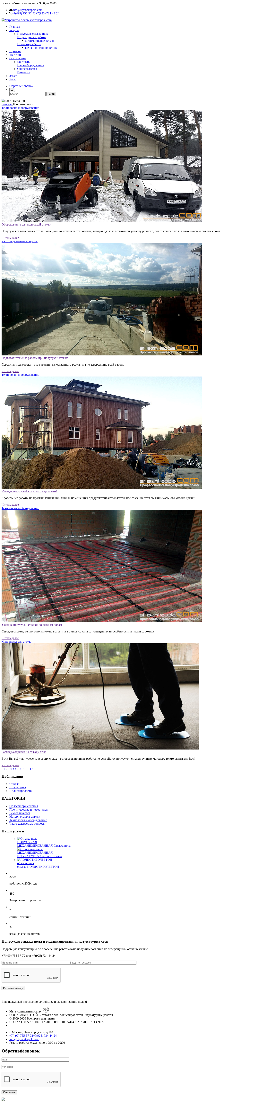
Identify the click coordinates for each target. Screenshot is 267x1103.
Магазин (15, 54)
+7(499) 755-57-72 (24, 13)
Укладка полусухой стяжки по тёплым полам (32, 624)
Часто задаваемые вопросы (20, 241)
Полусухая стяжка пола (32, 33)
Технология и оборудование (20, 107)
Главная (14, 26)
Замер (13, 75)
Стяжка (14, 783)
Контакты (23, 61)
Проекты (15, 51)
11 (29, 768)
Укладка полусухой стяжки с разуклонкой (29, 491)
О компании (17, 58)
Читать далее (10, 237)
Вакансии (23, 72)
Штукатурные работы (31, 37)
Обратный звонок (21, 86)
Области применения (23, 806)
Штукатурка (17, 787)
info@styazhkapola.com (27, 10)
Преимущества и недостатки (28, 809)
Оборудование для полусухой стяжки (26, 224)
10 (25, 768)
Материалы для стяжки (17, 641)
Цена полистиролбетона (41, 47)
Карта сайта (17, 1025)
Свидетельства (27, 68)
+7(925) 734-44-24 (47, 13)
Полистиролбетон (29, 44)
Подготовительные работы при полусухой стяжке (35, 358)
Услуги (14, 30)
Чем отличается (19, 813)
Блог (12, 79)
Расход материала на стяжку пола (24, 752)
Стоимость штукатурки (40, 40)
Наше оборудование (30, 65)
